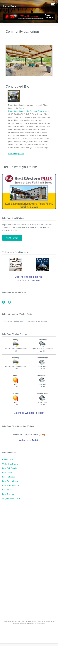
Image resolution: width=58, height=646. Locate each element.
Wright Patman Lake (11, 498)
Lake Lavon (7, 472)
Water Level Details (29, 440)
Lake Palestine (8, 477)
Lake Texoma (8, 494)
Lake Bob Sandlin (9, 468)
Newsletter (12, 238)
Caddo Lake (7, 459)
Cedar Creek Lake (10, 464)
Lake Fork (9, 6)
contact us (49, 621)
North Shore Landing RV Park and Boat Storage (28, 111)
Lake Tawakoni (8, 490)
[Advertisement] (29, 538)
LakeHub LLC (22, 621)
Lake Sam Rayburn (10, 485)
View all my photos (16, 153)
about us (40, 621)
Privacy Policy (40, 623)
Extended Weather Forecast (29, 413)
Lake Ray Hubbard (10, 481)
